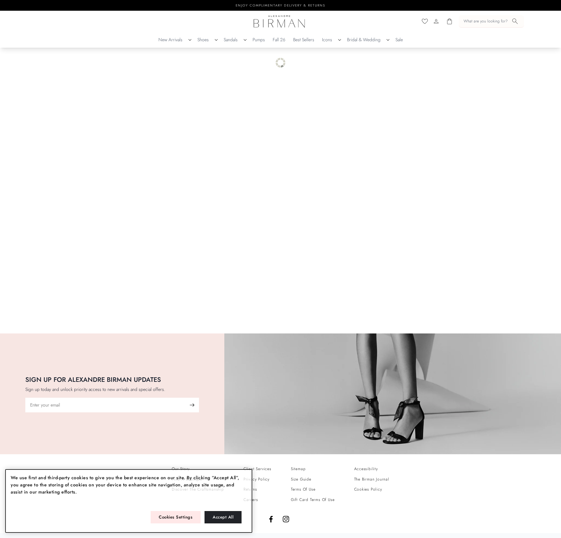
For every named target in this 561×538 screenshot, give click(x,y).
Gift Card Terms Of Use (313, 500)
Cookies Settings (176, 517)
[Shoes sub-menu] (216, 40)
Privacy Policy (256, 479)
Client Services (257, 469)
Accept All (223, 517)
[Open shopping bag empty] (449, 21)
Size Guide (301, 479)
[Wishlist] (425, 21)
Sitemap (298, 469)
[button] (491, 21)
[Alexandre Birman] (279, 21)
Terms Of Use (303, 489)
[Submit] (192, 405)
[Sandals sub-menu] (245, 40)
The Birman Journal (371, 479)
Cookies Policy (368, 489)
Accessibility (366, 469)
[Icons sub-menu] (339, 40)
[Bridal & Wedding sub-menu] (388, 40)
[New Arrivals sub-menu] (189, 40)
